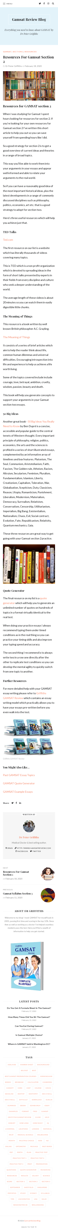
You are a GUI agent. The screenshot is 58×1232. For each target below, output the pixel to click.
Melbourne (42, 1135)
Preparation (42, 1164)
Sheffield (28, 1187)
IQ (48, 1123)
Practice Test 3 (16, 1164)
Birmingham (46, 1076)
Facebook (22, 851)
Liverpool (10, 1129)
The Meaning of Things (16, 337)
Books (8, 1082)
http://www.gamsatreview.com (34, 848)
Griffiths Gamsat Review (19, 1117)
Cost (29, 1088)
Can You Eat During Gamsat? (29, 1026)
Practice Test (41, 1152)
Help (47, 1117)
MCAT (11, 1135)
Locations (23, 1129)
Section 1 (21, 1181)
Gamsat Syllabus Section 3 (18, 893)
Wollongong (38, 1205)
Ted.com (8, 239)
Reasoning (46, 1170)
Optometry (21, 1146)
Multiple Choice (26, 1140)
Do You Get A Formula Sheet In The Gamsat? (29, 1008)
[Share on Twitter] (12, 803)
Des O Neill (47, 1094)
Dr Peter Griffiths (14, 66)
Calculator (33, 1082)
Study (23, 1193)
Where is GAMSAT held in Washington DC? (29, 1044)
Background (43, 1064)
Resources (31, 52)
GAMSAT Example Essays (18, 791)
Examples (13, 1111)
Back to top (28, 1227)
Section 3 (46, 1181)
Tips (12, 1199)
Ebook (23, 1105)
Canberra (47, 1082)
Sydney (33, 1193)
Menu (9, 4)
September (15, 1187)
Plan (29, 1152)
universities (24, 1199)
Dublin (49, 1100)
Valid (44, 1199)
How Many (38, 1123)
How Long (24, 1123)
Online (8, 1146)
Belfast (24, 1070)
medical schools (25, 1135)
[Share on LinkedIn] (20, 803)
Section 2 (18, 52)
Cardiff (10, 1088)
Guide (38, 1117)
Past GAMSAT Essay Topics (19, 775)
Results (24, 1176)
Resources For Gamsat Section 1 (16, 873)
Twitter (36, 851)
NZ (47, 1140)
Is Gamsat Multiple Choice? (29, 1035)
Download (37, 1100)
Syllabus (45, 1193)
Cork (20, 1088)
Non (40, 1140)
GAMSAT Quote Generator (19, 783)
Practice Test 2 (37, 1158)
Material (47, 1129)
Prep (30, 1164)
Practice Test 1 (19, 1158)
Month (12, 1140)
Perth (20, 1152)
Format (25, 1111)
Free (35, 1111)
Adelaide (12, 1064)
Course (38, 1088)
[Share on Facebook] (16, 803)
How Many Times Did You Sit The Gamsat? (29, 1017)
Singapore (42, 1187)
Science (46, 1176)
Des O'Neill (10, 1100)
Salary (35, 1176)
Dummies (12, 1105)
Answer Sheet (26, 1064)
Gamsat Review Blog (29, 19)
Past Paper (47, 1146)
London (35, 1129)
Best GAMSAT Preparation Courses (20, 1076)
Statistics (12, 1193)
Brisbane (19, 1082)
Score (9, 1181)
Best (34, 1070)
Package (34, 1146)
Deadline (9, 1094)
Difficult (23, 1100)
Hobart (11, 1123)
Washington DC (20, 1205)
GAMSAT (7, 52)
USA (35, 1199)
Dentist (21, 1094)
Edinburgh (35, 1105)
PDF (11, 1152)
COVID (48, 1088)
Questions (11, 1170)
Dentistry (33, 1094)
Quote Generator (28, 1170)
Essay (47, 1105)
